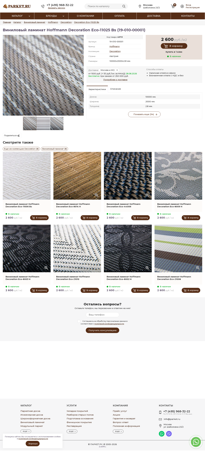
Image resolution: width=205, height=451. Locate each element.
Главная (7, 22)
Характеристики (97, 89)
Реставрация (74, 426)
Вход (188, 5)
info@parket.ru (172, 419)
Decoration (115, 51)
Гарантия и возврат (124, 418)
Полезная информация (126, 426)
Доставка (153, 16)
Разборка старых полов (80, 414)
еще (25, 431)
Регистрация (193, 7)
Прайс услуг (120, 411)
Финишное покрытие (79, 422)
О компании (85, 16)
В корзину (176, 46)
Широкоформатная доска (35, 418)
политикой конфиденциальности (109, 324)
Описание (115, 89)
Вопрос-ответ (120, 422)
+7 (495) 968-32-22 (60, 5)
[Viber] (169, 436)
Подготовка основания (80, 418)
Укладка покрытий (77, 411)
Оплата (119, 16)
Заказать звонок (56, 8)
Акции (116, 414)
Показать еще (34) (143, 114)
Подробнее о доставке (115, 79)
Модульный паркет (31, 426)
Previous (5, 75)
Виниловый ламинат (32, 422)
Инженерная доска (31, 414)
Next (81, 75)
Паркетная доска (30, 411)
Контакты (188, 16)
